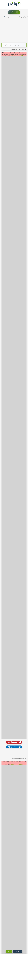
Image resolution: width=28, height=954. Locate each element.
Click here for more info (17, 55)
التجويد (8, 17)
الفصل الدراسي (24, 17)
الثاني (19, 17)
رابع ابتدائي (13, 17)
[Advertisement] (14, 30)
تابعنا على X (9, 951)
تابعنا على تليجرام (18, 951)
